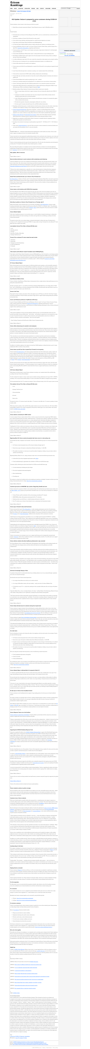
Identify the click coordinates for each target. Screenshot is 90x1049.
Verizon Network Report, (15, 670)
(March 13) (20, 870)
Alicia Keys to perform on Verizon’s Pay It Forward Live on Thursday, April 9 (27, 202)
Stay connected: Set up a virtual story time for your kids (25, 988)
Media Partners (49, 1047)
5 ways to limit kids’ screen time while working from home (26, 967)
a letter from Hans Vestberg (20, 753)
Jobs (37, 8)
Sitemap (44, 1047)
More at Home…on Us (16, 490)
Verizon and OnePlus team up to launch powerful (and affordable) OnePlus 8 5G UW (30, 1043)
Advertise (20, 8)
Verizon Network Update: (15, 211)
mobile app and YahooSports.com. (19, 260)
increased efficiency (37, 811)
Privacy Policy (55, 1047)
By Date (29, 11)
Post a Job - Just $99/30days (70, 55)
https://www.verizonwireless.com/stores (34, 480)
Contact (42, 8)
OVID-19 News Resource (20, 949)
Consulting (27, 8)
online (37, 458)
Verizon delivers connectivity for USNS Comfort (20, 414)
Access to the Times (14, 291)
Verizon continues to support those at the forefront (19, 714)
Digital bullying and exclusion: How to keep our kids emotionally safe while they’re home (32, 976)
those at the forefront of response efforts (28, 617)
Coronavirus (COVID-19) (15, 1036)
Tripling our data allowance (18, 114)
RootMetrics (41, 803)
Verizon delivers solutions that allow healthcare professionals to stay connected (27, 541)
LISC (39, 87)
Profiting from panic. (34, 961)
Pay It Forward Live (14, 178)
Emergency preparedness (25, 1036)
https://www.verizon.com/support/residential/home (26, 900)
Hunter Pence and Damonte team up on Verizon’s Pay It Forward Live (25, 176)
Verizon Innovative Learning (30, 114)
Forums (33, 8)
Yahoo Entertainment (26, 359)
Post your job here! (62, 52)
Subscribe (47, 8)
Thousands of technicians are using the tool (18, 166)
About (15, 8)
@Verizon (31, 207)
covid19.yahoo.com (41, 951)
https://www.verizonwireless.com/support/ (25, 898)
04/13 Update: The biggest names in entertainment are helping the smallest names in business (30, 1044)
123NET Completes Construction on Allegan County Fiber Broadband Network (28, 1041)
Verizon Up (16, 536)
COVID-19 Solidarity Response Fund (33, 732)
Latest (18, 11)
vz (13, 14)
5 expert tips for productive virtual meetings (23, 970)
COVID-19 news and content (19, 409)
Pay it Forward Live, (27, 509)
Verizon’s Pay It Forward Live (23, 48)
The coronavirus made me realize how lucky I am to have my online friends (29, 979)
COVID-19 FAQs (16, 993)
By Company (24, 11)
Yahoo (35, 207)
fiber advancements (27, 811)
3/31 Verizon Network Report (16, 369)
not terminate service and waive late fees (32, 612)
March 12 (52, 849)
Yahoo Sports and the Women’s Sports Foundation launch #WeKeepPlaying (26, 251)
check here (15, 149)
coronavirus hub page (22, 125)
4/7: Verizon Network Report (16, 263)
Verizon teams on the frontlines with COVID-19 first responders (24, 189)
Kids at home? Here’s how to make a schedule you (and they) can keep (28, 982)
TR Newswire (16, 4)
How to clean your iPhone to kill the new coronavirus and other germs (28, 964)
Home (11, 8)
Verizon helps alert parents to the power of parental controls (26, 985)
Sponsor (54, 8)
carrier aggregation (47, 807)
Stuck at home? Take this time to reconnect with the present (26, 973)
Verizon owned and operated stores (19, 109)
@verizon (19, 359)
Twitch (12, 359)
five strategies (16, 909)
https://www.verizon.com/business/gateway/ (43, 927)
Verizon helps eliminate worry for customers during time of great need (25, 605)
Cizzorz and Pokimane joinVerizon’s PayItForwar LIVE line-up (24, 299)
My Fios (16, 705)
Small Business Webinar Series (17, 278)
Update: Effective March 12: (15, 781)
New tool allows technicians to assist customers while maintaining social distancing (28, 159)
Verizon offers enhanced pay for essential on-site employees (23, 326)
